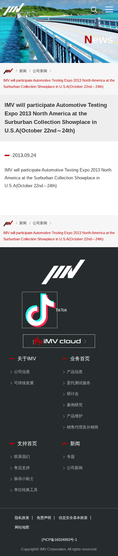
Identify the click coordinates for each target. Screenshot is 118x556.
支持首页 (27, 443)
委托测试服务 (78, 383)
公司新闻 (40, 71)
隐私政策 (22, 518)
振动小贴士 (24, 478)
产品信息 (75, 371)
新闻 (23, 71)
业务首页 (80, 358)
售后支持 (22, 468)
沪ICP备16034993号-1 (59, 540)
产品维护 (75, 416)
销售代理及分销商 (82, 427)
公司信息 (22, 371)
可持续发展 (24, 383)
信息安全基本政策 (73, 518)
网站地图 (22, 527)
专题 (71, 456)
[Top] (8, 71)
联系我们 (22, 456)
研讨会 (73, 393)
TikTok (56, 310)
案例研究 (75, 405)
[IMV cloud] (59, 341)
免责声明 (44, 518)
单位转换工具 (26, 489)
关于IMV (26, 358)
